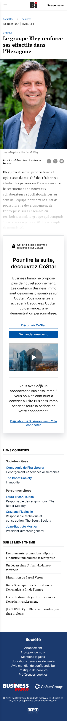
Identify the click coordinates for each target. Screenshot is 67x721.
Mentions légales (33, 657)
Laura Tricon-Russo (20, 497)
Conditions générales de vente (33, 661)
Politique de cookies (33, 670)
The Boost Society (19, 478)
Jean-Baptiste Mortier (21, 526)
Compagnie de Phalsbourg (25, 467)
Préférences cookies (33, 674)
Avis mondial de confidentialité (33, 665)
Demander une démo (33, 334)
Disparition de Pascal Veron (24, 577)
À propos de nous (33, 652)
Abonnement (33, 648)
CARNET (7, 32)
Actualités (8, 19)
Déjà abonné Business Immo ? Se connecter (33, 423)
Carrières (26, 19)
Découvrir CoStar (33, 325)
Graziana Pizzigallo (19, 511)
